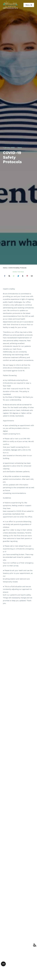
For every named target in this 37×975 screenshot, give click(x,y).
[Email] (32, 276)
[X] (9, 276)
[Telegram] (18, 276)
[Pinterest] (27, 276)
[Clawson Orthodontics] (10, 2)
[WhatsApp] (13, 276)
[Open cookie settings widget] (3, 964)
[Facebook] (5, 276)
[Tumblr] (22, 276)
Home (5, 268)
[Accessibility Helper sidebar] (34, 945)
